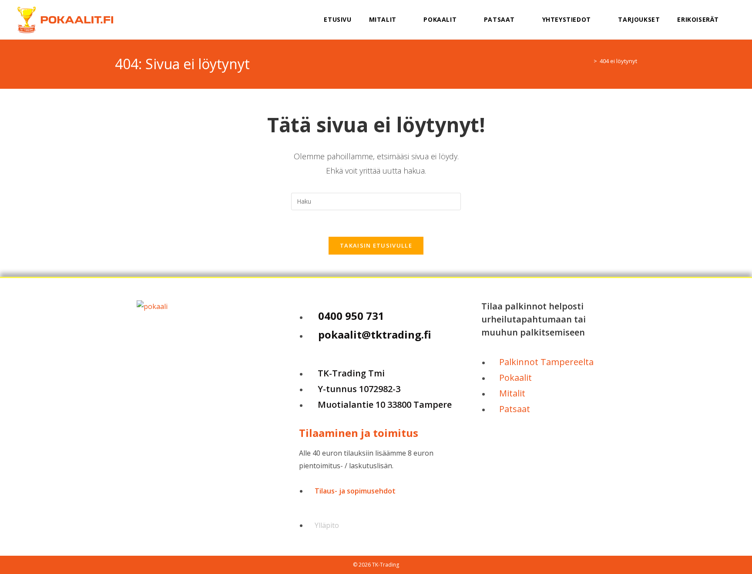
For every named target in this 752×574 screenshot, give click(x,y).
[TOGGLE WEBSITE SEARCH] (739, 19)
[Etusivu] (589, 61)
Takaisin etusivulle (376, 245)
